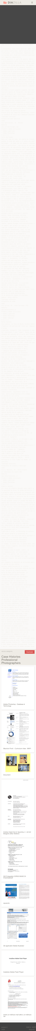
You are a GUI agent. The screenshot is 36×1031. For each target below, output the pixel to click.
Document (6, 775)
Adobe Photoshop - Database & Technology (14, 705)
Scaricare (29, 652)
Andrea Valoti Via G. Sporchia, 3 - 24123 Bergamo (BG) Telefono (17, 833)
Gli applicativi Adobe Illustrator (13, 946)
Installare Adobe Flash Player (13, 972)
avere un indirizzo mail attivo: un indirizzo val (17, 1015)
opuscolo (6, 903)
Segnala (32, 1029)
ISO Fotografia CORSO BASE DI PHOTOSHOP (14, 877)
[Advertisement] (18, 24)
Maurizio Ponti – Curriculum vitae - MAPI (17, 748)
